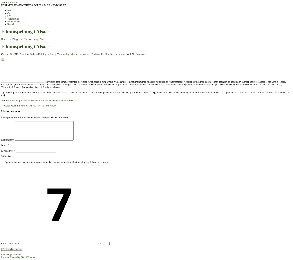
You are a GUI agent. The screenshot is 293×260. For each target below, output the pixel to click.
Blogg (15, 39)
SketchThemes (28, 257)
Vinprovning (63, 54)
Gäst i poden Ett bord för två (18, 105)
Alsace (87, 54)
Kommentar (7, 139)
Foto (112, 54)
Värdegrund (13, 18)
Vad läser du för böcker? (44, 105)
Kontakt (11, 24)
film (107, 54)
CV (9, 16)
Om (9, 13)
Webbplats (6, 156)
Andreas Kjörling (9, 2)
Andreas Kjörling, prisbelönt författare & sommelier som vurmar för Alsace (37, 100)
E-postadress (8, 150)
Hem (9, 10)
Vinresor (75, 54)
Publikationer (13, 21)
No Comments (139, 54)
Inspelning (121, 54)
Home (4, 39)
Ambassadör (98, 54)
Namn (5, 145)
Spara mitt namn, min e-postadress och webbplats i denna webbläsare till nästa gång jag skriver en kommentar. (58, 162)
